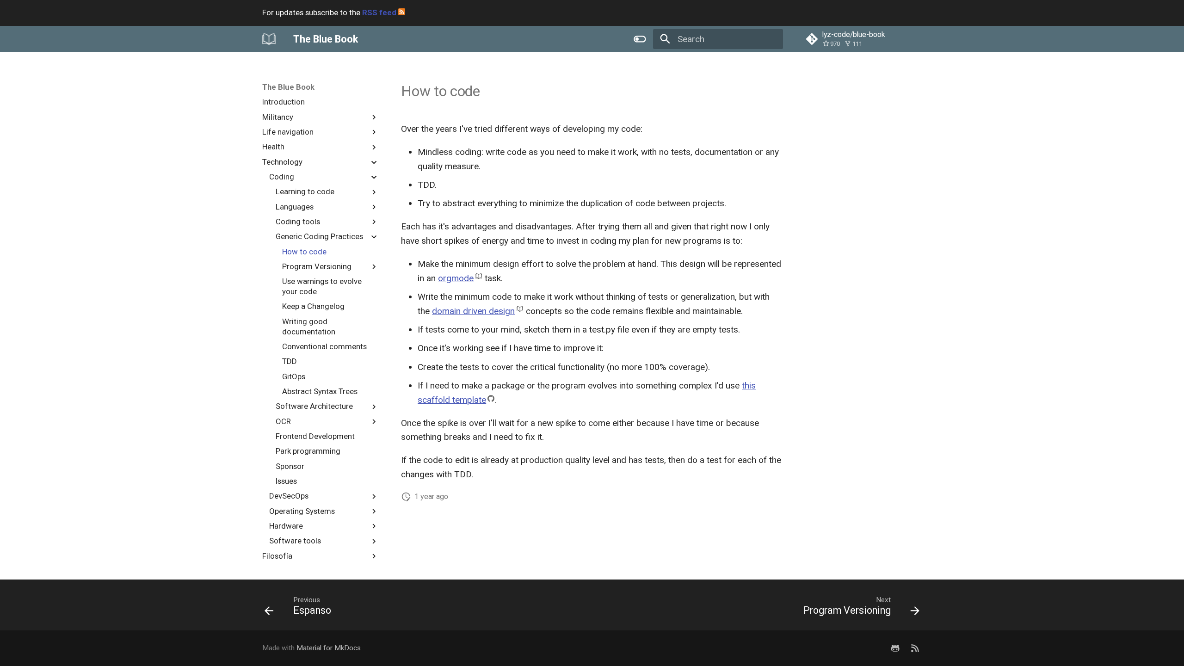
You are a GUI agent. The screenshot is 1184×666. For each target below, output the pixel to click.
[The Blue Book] (269, 39)
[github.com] (895, 648)
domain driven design (473, 311)
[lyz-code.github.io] (915, 648)
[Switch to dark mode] (640, 39)
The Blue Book (288, 87)
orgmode (456, 278)
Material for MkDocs (328, 648)
